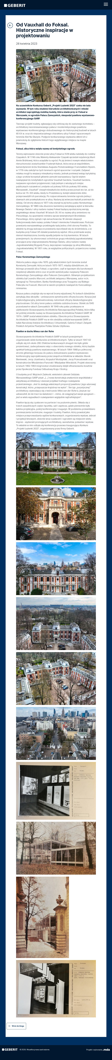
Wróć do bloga (18, 1026)
